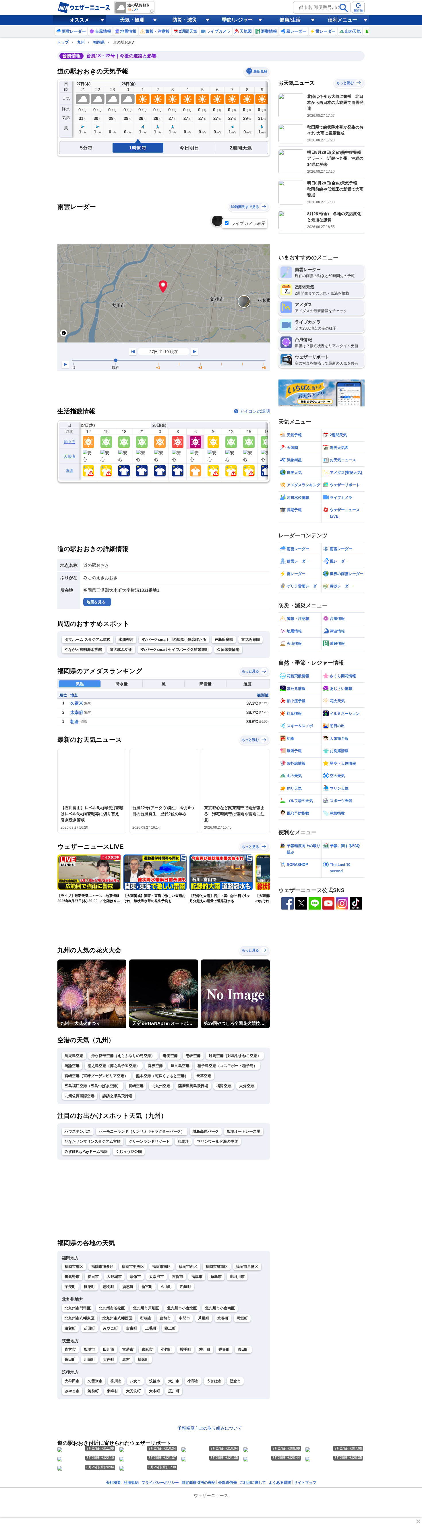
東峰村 (112, 1391)
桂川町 (204, 1349)
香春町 (224, 1349)
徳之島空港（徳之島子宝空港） (114, 1066)
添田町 (243, 1349)
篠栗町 (89, 1286)
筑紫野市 (72, 1276)
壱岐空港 (193, 1056)
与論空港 (72, 1066)
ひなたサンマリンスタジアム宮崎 (93, 1141)
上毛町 (150, 1328)
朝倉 (74, 721)
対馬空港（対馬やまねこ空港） (235, 1056)
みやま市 (72, 1391)
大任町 (108, 1359)
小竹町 (166, 1349)
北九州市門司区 (78, 1308)
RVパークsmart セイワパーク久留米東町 (174, 649)
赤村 (126, 1359)
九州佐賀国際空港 (79, 1096)
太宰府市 (156, 1276)
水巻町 (223, 1318)
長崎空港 (136, 1086)
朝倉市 (235, 1381)
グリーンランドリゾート (149, 1141)
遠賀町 (70, 1328)
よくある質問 (280, 1482)
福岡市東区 (74, 1266)
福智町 (143, 1359)
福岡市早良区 (247, 1266)
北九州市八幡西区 (117, 1318)
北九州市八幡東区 (79, 1318)
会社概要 (113, 1482)
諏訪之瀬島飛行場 (117, 1096)
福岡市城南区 (217, 1266)
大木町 (154, 1391)
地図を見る (96, 602)
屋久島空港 (180, 1066)
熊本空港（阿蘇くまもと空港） (162, 1076)
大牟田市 (72, 1381)
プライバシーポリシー (160, 1482)
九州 (81, 42)
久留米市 (95, 1381)
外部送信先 (227, 1482)
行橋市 (146, 1318)
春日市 (93, 1276)
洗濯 (69, 470)
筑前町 (93, 1391)
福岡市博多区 (102, 1266)
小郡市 (193, 1381)
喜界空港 (155, 1066)
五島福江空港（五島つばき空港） (93, 1086)
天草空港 (203, 1076)
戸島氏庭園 (223, 639)
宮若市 (127, 1349)
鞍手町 (185, 1349)
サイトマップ (305, 1482)
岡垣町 (242, 1318)
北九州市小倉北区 (182, 1308)
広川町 (173, 1391)
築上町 (170, 1328)
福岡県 (98, 42)
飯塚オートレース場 (243, 1131)
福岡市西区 (188, 1266)
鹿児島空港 (74, 1056)
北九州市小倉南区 (220, 1308)
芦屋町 (203, 1318)
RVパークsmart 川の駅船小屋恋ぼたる (174, 639)
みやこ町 (110, 1328)
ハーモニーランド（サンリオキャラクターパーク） (142, 1131)
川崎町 (89, 1359)
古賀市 (177, 1276)
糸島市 (216, 1276)
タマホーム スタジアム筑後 (88, 639)
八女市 (135, 1381)
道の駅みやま (121, 649)
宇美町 (70, 1286)
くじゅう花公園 (129, 1151)
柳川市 (116, 1381)
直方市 (70, 1349)
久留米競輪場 (228, 649)
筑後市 (154, 1381)
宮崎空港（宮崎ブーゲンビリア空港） (96, 1076)
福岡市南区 (161, 1266)
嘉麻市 (147, 1349)
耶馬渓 (183, 1141)
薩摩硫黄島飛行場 (193, 1086)
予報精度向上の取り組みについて (209, 1428)
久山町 (166, 1286)
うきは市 (214, 1381)
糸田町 (70, 1359)
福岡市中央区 (133, 1266)
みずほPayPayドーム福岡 (86, 1151)
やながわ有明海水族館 (83, 649)
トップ (63, 42)
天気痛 (69, 456)
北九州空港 (161, 1086)
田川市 (108, 1349)
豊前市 (165, 1318)
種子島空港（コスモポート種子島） (227, 1066)
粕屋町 (185, 1286)
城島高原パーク (206, 1131)
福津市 (196, 1276)
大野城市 (114, 1276)
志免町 (108, 1286)
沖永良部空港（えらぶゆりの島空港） (123, 1056)
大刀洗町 (133, 1391)
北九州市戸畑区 (146, 1308)
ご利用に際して (253, 1482)
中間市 (184, 1318)
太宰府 (76, 712)
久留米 (76, 703)
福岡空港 (223, 1086)
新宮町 (147, 1286)
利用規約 (131, 1482)
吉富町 (131, 1328)
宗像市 (135, 1276)
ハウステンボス (78, 1131)
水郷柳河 (126, 639)
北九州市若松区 (112, 1308)
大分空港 (246, 1086)
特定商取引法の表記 (198, 1482)
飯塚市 (89, 1349)
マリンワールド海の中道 (217, 1141)
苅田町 (89, 1328)
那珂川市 (237, 1276)
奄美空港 (170, 1056)
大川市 (173, 1381)
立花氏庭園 (250, 639)
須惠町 (127, 1286)
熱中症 (69, 442)
